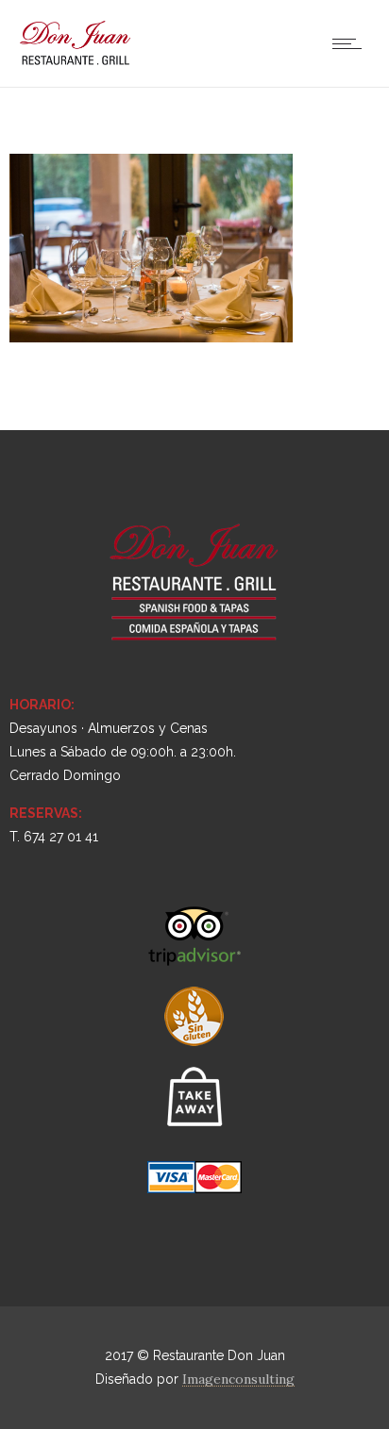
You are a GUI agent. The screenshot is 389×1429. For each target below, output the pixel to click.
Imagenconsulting (238, 1379)
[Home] (75, 63)
